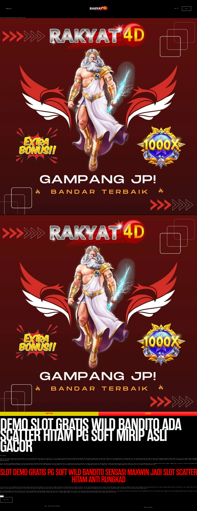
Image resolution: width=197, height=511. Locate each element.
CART (176, 8)
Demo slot (2, 491)
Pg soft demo (3, 463)
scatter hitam (154, 491)
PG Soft (186, 8)
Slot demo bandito (4, 487)
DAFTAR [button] (49, 413)
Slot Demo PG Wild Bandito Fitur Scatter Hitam (15, 17)
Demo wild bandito (4, 458)
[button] (6, 499)
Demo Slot (2, 17)
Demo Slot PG (8, 8)
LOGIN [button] (148, 413)
